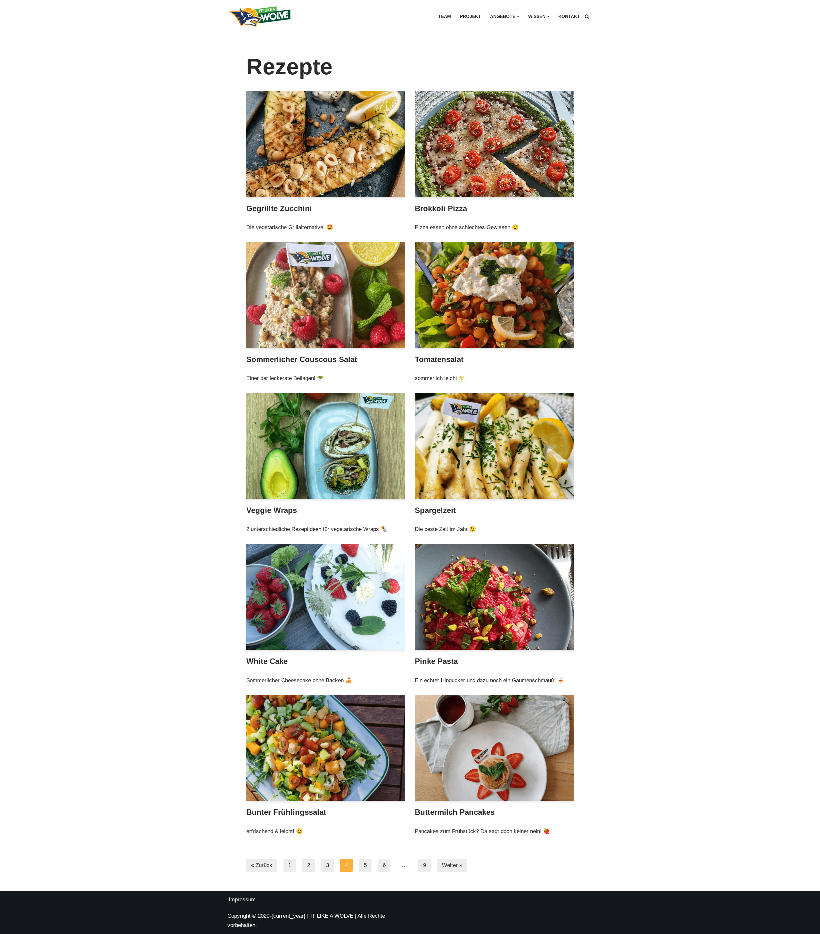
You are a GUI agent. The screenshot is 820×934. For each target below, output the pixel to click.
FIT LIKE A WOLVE (330, 916)
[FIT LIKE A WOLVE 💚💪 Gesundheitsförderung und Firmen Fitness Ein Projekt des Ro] (259, 16)
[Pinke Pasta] (494, 597)
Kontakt (569, 16)
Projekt (470, 16)
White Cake (267, 661)
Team (444, 16)
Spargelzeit (435, 510)
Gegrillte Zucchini (279, 208)
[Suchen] (587, 16)
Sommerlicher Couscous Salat (301, 359)
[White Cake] (326, 597)
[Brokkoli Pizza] (494, 144)
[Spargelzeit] (494, 446)
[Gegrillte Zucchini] (326, 144)
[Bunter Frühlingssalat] (326, 748)
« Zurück (261, 865)
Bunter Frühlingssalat (286, 812)
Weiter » (452, 865)
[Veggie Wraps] (326, 446)
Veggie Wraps (271, 510)
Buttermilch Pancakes (455, 812)
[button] (518, 16)
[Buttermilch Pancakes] (494, 748)
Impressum (242, 900)
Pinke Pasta (436, 661)
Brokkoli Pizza (441, 208)
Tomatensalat (439, 359)
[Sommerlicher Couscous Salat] (326, 295)
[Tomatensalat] (494, 295)
